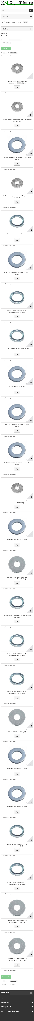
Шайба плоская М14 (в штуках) (17, 539)
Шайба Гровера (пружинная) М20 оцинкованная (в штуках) (17, 883)
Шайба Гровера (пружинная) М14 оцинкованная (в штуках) (17, 692)
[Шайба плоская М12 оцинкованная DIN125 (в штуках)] (17, 412)
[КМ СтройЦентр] (17, 3)
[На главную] (2, 22)
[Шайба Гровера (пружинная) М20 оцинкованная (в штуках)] (17, 870)
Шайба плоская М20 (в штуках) (17, 768)
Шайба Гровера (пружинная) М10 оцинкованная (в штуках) (17, 311)
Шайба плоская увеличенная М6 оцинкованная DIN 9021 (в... (17, 120)
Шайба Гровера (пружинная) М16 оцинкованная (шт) (17, 845)
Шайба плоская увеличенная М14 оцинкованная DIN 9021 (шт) (17, 921)
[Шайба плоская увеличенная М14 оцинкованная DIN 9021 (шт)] (17, 908)
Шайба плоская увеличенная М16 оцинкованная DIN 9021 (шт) (17, 578)
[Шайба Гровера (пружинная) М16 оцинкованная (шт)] (17, 831)
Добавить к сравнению (9, 92)
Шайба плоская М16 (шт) (17, 386)
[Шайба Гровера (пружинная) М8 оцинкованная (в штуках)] (17, 221)
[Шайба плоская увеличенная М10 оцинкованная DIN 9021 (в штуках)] (17, 68)
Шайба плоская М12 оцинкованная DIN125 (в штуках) (17, 425)
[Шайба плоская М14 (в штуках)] (17, 526)
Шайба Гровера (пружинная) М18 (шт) (17, 348)
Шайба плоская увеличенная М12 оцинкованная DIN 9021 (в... (17, 502)
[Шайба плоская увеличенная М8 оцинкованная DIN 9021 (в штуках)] (17, 183)
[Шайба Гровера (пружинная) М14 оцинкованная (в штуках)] (17, 679)
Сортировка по (5, 39)
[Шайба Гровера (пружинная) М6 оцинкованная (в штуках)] (17, 603)
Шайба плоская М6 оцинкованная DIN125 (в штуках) (17, 463)
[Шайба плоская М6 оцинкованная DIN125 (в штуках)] (17, 450)
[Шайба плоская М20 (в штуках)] (17, 755)
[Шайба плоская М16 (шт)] (17, 374)
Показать (3, 42)
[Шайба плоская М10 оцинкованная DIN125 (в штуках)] (17, 260)
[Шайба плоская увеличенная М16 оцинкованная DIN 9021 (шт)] (17, 564)
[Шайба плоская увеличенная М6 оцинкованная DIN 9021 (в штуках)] (17, 107)
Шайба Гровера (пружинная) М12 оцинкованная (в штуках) (17, 654)
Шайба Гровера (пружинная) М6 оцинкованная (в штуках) (17, 616)
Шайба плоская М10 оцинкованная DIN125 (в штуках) (17, 273)
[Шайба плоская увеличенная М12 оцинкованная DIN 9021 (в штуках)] (17, 488)
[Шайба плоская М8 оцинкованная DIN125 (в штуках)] (17, 145)
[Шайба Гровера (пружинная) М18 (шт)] (17, 336)
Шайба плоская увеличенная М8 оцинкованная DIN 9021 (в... (17, 196)
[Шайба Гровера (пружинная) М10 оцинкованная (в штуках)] (17, 298)
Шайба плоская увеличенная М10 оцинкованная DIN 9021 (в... (17, 82)
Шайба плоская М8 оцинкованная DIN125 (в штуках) (17, 158)
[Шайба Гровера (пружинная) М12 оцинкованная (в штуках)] (17, 641)
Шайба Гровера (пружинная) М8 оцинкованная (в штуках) (17, 235)
